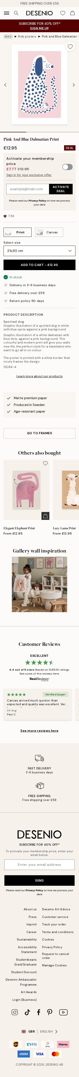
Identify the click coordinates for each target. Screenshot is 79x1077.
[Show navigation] (6, 13)
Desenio (52, 1064)
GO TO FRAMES (39, 433)
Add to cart (39, 265)
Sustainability (27, 939)
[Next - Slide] (73, 85)
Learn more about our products (39, 376)
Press (33, 917)
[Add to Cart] (45, 516)
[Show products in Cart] (72, 13)
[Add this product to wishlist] (70, 46)
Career (32, 932)
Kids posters (27, 36)
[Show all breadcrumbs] (8, 36)
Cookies (48, 939)
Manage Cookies (54, 965)
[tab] (13, 130)
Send (39, 880)
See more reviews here (39, 731)
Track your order (54, 924)
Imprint (32, 924)
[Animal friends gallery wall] (39, 584)
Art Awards (29, 992)
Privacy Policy (37, 200)
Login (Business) (25, 1000)
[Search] (16, 13)
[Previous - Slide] (5, 85)
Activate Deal (61, 189)
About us (30, 909)
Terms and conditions (58, 932)
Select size (12, 242)
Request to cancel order (55, 956)
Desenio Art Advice (56, 909)
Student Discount (24, 972)
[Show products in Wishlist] (63, 13)
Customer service (55, 917)
